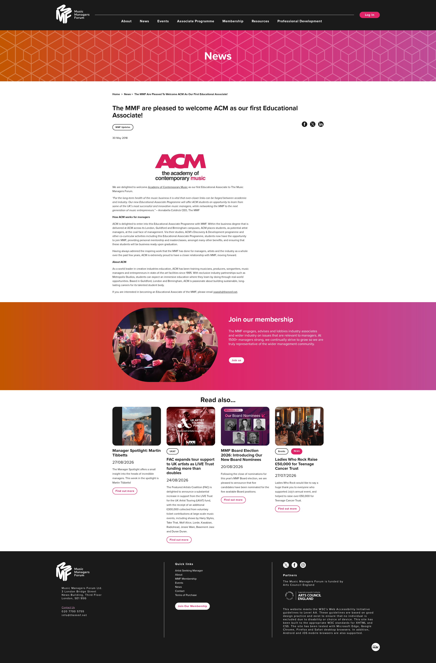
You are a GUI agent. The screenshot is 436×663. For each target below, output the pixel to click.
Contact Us (68, 607)
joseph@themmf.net (225, 292)
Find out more (124, 491)
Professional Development (299, 21)
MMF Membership (186, 579)
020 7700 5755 (73, 611)
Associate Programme (195, 21)
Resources (260, 21)
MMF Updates (122, 127)
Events (163, 21)
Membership (233, 21)
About (126, 21)
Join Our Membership (192, 606)
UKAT (173, 451)
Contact (179, 591)
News (144, 21)
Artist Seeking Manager (189, 570)
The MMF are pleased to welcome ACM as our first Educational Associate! (181, 94)
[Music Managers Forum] (72, 580)
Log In (369, 15)
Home (116, 94)
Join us (236, 360)
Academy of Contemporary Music (168, 187)
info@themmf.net (74, 615)
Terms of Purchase (186, 595)
